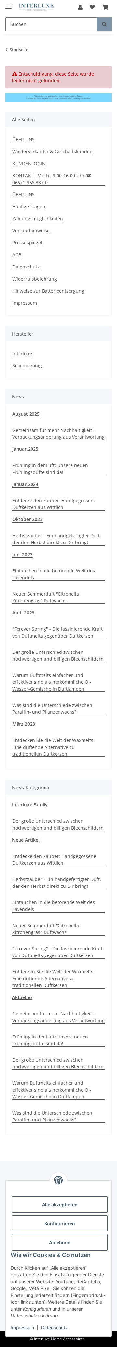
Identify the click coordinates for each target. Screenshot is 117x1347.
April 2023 (23, 613)
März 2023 (23, 724)
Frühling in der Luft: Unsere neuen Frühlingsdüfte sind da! (50, 468)
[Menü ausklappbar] (8, 4)
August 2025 (26, 414)
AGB (16, 255)
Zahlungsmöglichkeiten (37, 218)
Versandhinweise (31, 230)
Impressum (22, 1327)
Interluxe (22, 353)
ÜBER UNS (23, 139)
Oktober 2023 (27, 519)
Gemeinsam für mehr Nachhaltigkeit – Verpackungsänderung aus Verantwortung (58, 433)
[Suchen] (104, 24)
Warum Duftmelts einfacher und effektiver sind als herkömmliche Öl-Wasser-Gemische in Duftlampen (51, 682)
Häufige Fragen (28, 206)
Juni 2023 (22, 554)
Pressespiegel (27, 243)
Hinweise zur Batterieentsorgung (48, 291)
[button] (80, 7)
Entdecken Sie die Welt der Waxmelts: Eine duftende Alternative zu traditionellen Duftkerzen (53, 747)
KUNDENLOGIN (29, 163)
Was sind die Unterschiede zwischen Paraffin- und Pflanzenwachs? (52, 708)
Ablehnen (60, 1242)
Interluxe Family (30, 805)
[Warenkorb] (105, 7)
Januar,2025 (25, 449)
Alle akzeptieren (60, 1204)
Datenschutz (54, 1327)
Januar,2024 (25, 484)
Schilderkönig (27, 366)
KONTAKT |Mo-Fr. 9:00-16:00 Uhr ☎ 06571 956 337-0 (51, 179)
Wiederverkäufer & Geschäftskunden (52, 151)
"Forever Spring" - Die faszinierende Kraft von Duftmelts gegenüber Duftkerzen (57, 632)
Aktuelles (22, 997)
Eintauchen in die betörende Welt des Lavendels (53, 574)
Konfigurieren (60, 1223)
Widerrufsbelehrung (34, 279)
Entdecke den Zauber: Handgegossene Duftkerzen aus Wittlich (54, 503)
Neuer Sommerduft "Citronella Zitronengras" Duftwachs (45, 597)
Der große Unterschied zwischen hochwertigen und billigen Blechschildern (58, 655)
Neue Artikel (26, 840)
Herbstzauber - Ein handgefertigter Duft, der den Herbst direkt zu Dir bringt (56, 538)
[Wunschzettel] (92, 7)
